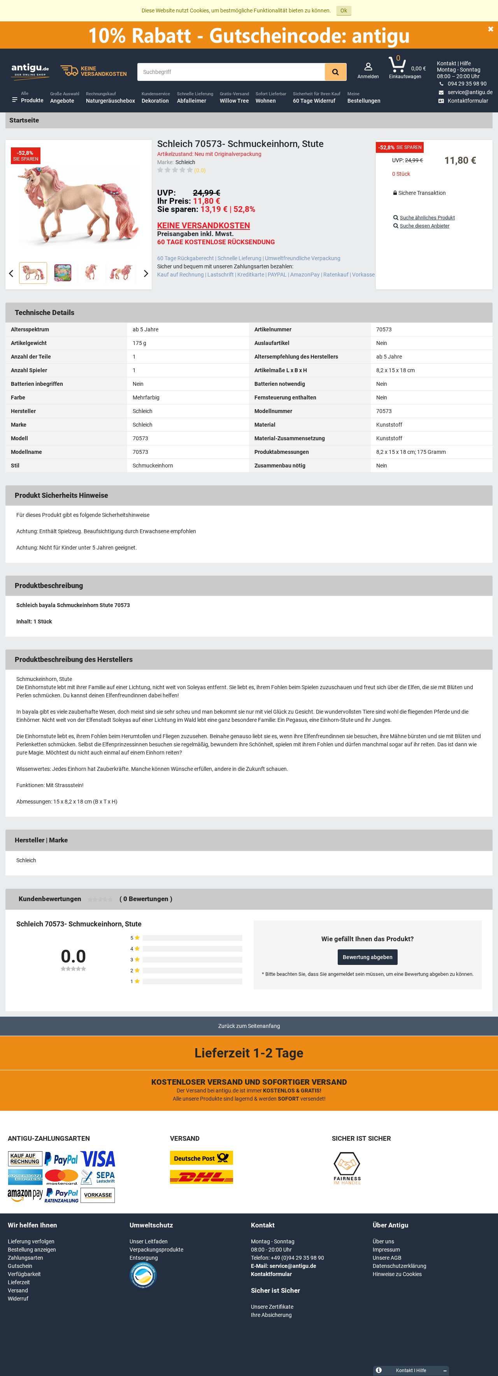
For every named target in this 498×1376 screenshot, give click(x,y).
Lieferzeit (19, 1282)
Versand (18, 1290)
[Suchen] (335, 72)
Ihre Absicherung (271, 1315)
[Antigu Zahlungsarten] (25, 1165)
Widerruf (18, 1298)
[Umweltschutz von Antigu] (143, 1287)
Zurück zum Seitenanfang (249, 1026)
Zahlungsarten (25, 1258)
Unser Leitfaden (149, 1241)
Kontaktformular (468, 101)
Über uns (383, 1241)
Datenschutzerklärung (399, 1266)
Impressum (386, 1249)
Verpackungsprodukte (156, 1249)
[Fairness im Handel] (347, 1183)
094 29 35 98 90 (467, 84)
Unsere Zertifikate (272, 1307)
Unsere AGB (387, 1258)
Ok (343, 10)
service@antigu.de (470, 92)
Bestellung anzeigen (32, 1249)
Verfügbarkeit (24, 1274)
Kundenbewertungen (50, 899)
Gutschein (20, 1266)
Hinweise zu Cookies (397, 1274)
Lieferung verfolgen (31, 1241)
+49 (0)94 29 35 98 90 (297, 1258)
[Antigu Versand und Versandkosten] (201, 1182)
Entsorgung (144, 1258)
